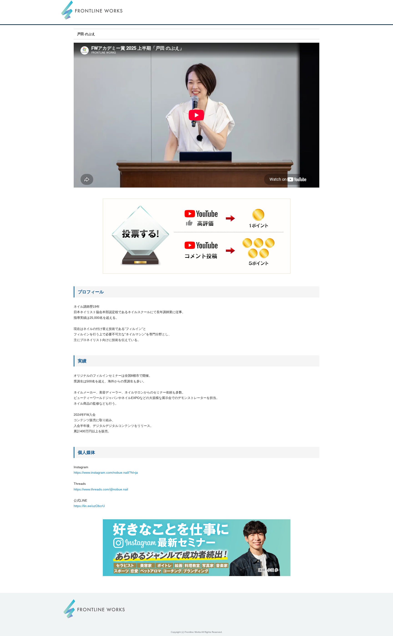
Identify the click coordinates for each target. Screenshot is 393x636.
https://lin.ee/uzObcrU (89, 506)
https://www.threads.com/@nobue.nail (101, 489)
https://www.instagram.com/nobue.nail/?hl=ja (106, 472)
